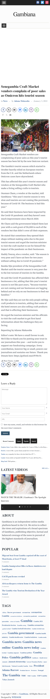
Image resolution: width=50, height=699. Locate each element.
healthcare (35, 658)
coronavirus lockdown (16, 616)
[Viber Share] (31, 110)
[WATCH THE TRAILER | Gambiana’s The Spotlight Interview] (18, 484)
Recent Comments (8, 441)
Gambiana (24, 14)
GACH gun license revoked (13, 576)
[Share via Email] (10, 115)
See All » (45, 468)
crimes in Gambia (15, 621)
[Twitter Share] (9, 110)
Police (31, 666)
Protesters (34, 670)
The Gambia (11, 675)
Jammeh (4, 662)
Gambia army (21, 625)
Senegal (40, 670)
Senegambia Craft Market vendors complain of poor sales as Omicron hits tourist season (23, 91)
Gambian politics (26, 653)
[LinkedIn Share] (25, 110)
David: (3, 451)
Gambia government (21, 633)
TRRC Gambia (31, 676)
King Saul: (4, 461)
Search (34, 441)
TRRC (23, 675)
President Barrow (25, 670)
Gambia (26, 620)
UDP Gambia (42, 675)
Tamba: (3, 454)
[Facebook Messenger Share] (20, 110)
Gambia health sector (16, 637)
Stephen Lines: (5, 447)
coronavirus (26, 612)
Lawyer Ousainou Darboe (34, 662)
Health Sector (43, 658)
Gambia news (11, 641)
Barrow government (14, 612)
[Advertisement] (25, 56)
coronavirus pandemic (30, 616)
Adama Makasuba (22, 100)
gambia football (6, 629)
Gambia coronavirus (36, 625)
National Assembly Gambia (20, 666)
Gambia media (42, 637)
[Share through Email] (14, 110)
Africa (4, 612)
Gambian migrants (13, 653)
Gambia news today (25, 647)
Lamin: (3, 458)
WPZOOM (16, 697)
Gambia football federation (21, 628)
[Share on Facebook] (3, 115)
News (5, 100)
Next (47, 508)
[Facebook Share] (3, 110)
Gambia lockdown (30, 637)
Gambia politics (20, 657)
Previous (2, 508)
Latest (19, 441)
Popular (26, 441)
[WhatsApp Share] (37, 110)
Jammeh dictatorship (17, 661)
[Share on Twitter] (6, 115)
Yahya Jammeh (8, 679)
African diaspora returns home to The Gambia (22, 583)
